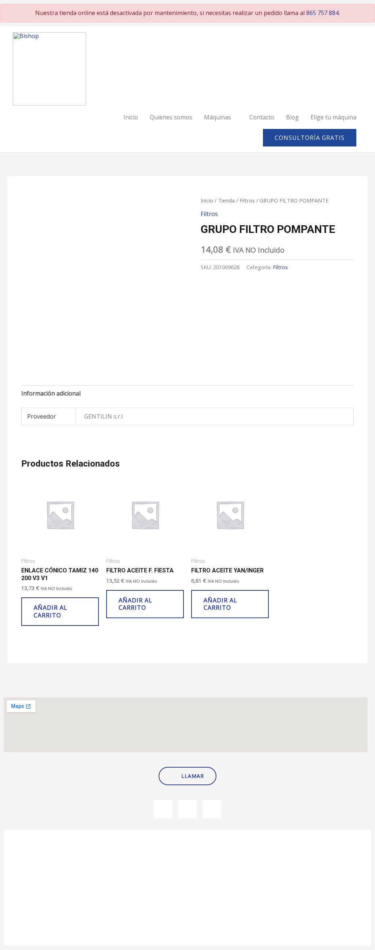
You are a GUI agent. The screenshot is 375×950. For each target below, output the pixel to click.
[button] (309, 137)
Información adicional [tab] (51, 393)
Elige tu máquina (333, 117)
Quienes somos (171, 117)
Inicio (130, 117)
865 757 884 (322, 13)
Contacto (261, 117)
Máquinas (217, 117)
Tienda (226, 200)
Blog (292, 117)
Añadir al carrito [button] (50, 611)
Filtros (247, 200)
